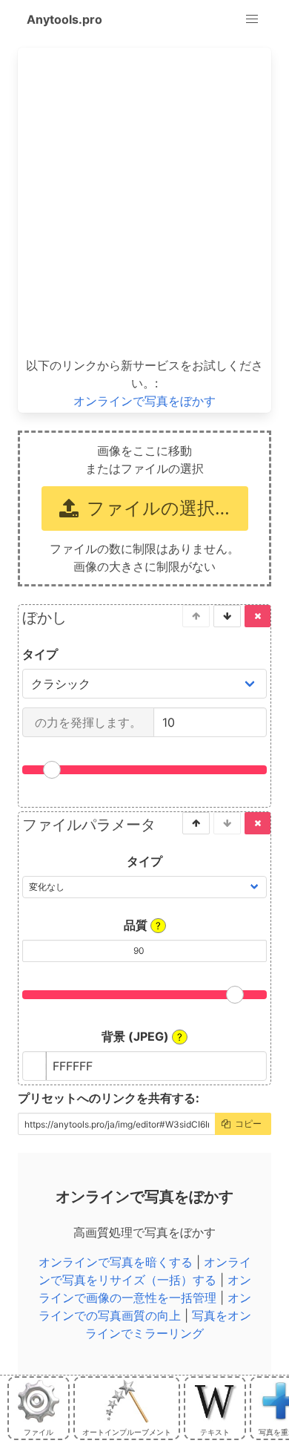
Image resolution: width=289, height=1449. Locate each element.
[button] (252, 19)
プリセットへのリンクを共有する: (108, 1097)
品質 (142, 925)
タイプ (40, 654)
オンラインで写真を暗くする (116, 1262)
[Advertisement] (144, 202)
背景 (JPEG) (142, 1036)
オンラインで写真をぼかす (144, 400)
